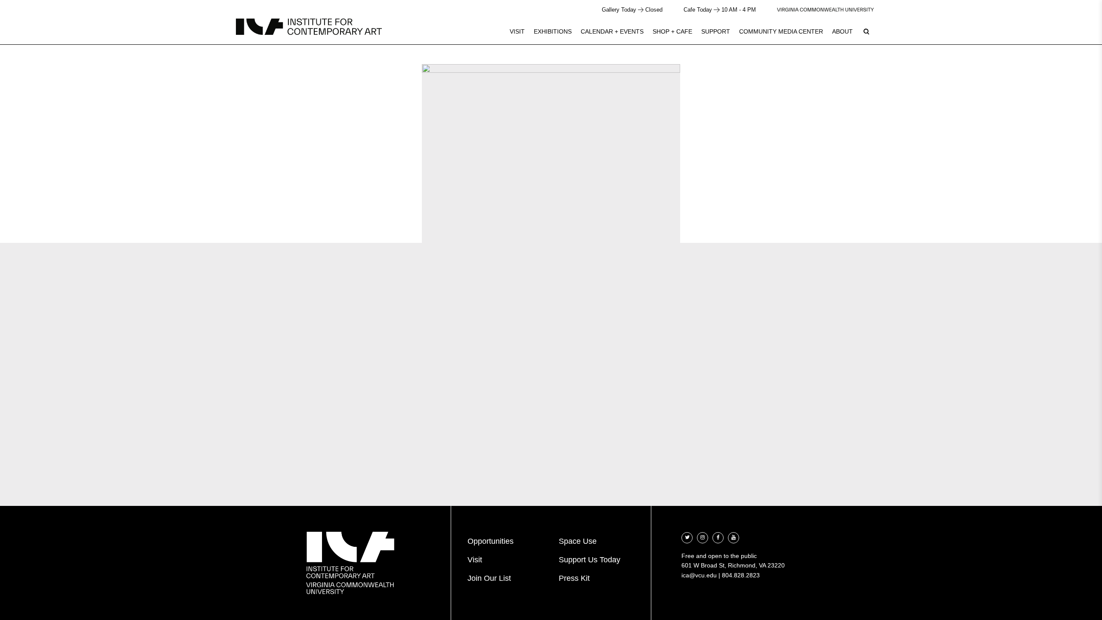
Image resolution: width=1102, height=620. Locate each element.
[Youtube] (733, 536)
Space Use (578, 541)
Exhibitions (553, 31)
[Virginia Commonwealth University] (825, 9)
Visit (517, 31)
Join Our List (489, 578)
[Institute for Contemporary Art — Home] (309, 26)
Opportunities (490, 541)
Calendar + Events (612, 31)
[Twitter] (687, 536)
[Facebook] (718, 536)
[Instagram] (702, 536)
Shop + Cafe (672, 31)
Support (715, 31)
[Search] (866, 31)
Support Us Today (589, 559)
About (842, 31)
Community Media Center (781, 31)
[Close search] (1075, 30)
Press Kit (574, 578)
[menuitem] (517, 31)
